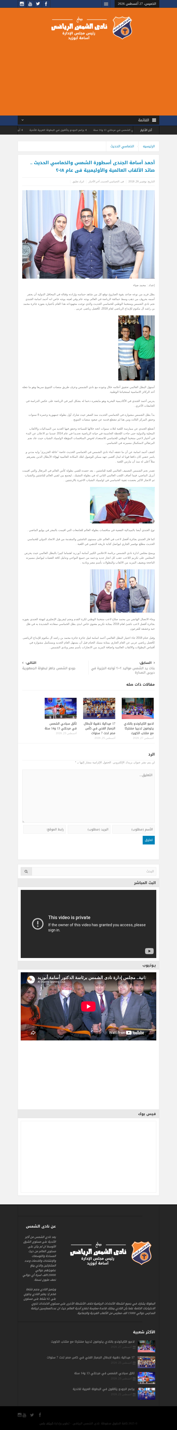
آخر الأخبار (94, 181)
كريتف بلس (46, 1423)
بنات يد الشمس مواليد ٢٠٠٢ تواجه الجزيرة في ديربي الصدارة (123, 668)
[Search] (26, 871)
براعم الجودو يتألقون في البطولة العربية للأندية (90, 130)
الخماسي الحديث (122, 146)
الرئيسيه (149, 146)
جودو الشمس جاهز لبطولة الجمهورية (49, 666)
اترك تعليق (78, 181)
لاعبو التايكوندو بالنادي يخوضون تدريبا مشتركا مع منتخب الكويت (139, 728)
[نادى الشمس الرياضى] (88, 27)
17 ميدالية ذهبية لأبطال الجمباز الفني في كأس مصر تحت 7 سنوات (99, 728)
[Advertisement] (88, 77)
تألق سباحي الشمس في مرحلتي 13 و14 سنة (61, 726)
